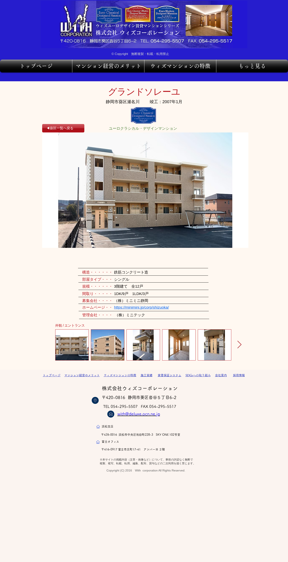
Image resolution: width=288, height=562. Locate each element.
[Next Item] (239, 345)
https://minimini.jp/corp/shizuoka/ (141, 307)
